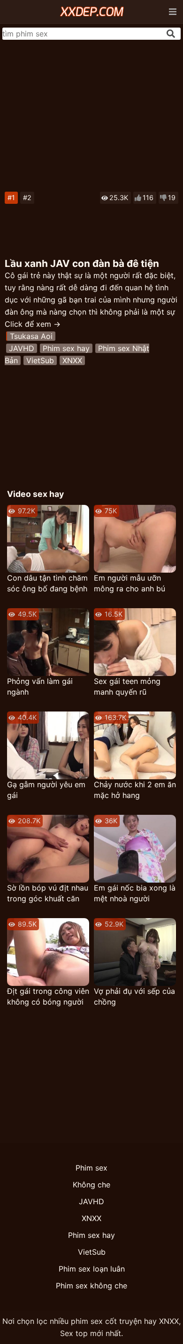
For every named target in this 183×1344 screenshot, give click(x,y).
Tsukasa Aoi (31, 336)
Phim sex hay (66, 348)
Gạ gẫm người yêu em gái (46, 790)
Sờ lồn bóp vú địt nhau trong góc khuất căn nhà (47, 893)
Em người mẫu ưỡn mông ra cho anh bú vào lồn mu (129, 583)
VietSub (40, 360)
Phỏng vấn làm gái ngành (40, 686)
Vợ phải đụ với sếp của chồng (134, 996)
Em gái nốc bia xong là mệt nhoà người (134, 893)
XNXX (72, 360)
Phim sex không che (91, 1285)
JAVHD (21, 348)
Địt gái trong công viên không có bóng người (48, 996)
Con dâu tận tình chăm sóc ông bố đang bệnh (47, 583)
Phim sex (91, 1167)
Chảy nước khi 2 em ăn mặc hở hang (135, 790)
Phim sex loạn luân (92, 1268)
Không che (91, 1184)
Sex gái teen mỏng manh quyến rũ (127, 686)
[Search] (171, 33)
